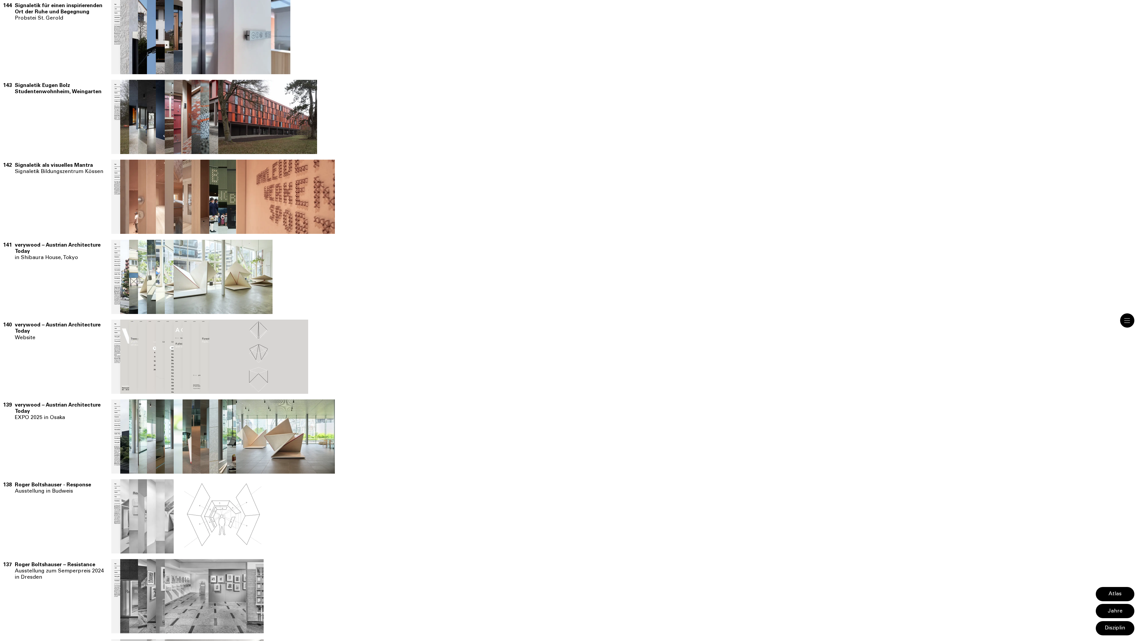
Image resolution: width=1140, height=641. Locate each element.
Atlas (1115, 594)
